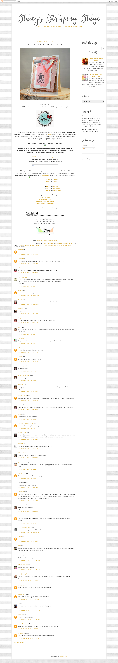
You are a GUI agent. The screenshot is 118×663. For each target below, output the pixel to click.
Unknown (20, 516)
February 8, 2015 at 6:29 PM (28, 541)
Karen (48, 190)
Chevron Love (45, 197)
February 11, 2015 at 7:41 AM (28, 599)
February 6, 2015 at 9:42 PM (28, 478)
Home (45, 652)
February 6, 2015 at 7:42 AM (28, 410)
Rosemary (21, 366)
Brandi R (20, 249)
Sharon (20, 357)
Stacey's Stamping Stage (59, 19)
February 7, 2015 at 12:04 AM (28, 487)
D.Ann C (20, 290)
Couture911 (21, 633)
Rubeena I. (21, 308)
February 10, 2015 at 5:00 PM (28, 581)
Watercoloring (66, 245)
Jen (47, 188)
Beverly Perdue (22, 395)
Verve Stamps (55, 245)
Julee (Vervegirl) (22, 574)
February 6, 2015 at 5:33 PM (28, 458)
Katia (19, 414)
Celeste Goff (21, 453)
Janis (19, 545)
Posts (86, 145)
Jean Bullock (21, 473)
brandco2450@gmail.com (25, 423)
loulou (20, 405)
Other (55, 240)
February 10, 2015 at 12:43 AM (29, 560)
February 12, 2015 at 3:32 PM (28, 629)
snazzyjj (20, 614)
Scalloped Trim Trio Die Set (45, 201)
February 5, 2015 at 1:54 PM (28, 334)
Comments (87, 149)
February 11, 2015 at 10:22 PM (29, 610)
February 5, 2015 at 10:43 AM (28, 304)
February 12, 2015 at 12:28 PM (29, 619)
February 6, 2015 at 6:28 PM (28, 469)
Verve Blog (57, 190)
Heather (20, 299)
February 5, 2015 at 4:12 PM (28, 352)
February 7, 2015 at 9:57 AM (28, 512)
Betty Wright (21, 462)
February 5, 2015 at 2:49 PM (28, 343)
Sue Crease (21, 505)
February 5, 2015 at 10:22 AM (28, 295)
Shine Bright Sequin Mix (45, 203)
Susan (55, 184)
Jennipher (20, 384)
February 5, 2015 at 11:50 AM (28, 314)
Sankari (55, 179)
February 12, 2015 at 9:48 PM (28, 638)
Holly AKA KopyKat (23, 375)
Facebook (39, 240)
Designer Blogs (63, 656)
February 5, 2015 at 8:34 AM (28, 286)
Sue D (19, 347)
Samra (20, 536)
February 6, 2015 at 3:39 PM (28, 449)
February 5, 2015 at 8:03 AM (28, 263)
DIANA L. (20, 443)
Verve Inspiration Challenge (41, 245)
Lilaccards (21, 492)
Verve (50, 134)
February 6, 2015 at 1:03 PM (28, 419)
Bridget (20, 318)
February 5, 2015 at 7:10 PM (28, 371)
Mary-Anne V (22, 594)
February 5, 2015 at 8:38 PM (28, 391)
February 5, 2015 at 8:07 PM (28, 380)
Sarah (55, 182)
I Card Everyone (22, 277)
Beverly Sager (22, 432)
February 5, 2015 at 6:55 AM (28, 254)
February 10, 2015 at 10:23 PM (29, 590)
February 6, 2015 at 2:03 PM (28, 428)
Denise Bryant (22, 585)
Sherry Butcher (22, 624)
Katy (19, 327)
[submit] (103, 48)
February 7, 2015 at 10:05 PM (28, 532)
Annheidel (21, 258)
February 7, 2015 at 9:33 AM (28, 500)
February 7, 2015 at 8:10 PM (28, 523)
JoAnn (19, 268)
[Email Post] (75, 243)
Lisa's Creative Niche (24, 527)
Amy (47, 182)
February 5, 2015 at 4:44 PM (28, 362)
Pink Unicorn (21, 338)
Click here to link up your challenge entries (45, 157)
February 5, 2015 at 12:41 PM (28, 323)
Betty (48, 186)
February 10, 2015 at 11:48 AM (29, 569)
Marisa (55, 186)
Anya (48, 184)
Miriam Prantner (23, 564)
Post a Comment (19, 642)
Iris (19, 603)
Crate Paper (23, 245)
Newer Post (18, 652)
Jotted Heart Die (45, 199)
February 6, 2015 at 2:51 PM (28, 439)
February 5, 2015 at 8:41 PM (28, 400)
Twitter (45, 240)
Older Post (72, 652)
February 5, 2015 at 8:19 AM (28, 273)
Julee (48, 179)
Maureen (56, 188)
